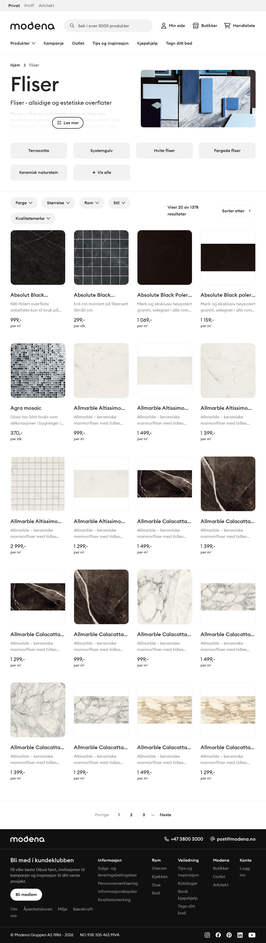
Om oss (13, 912)
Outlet (78, 43)
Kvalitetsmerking (114, 899)
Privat (14, 5)
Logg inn (245, 872)
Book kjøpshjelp (188, 895)
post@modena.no (236, 839)
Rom (88, 202)
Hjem (15, 65)
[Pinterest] (229, 935)
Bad (156, 892)
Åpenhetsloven (37, 909)
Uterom (159, 868)
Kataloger (187, 883)
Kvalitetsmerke (30, 218)
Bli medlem (26, 894)
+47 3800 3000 (187, 839)
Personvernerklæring (118, 883)
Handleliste (244, 25)
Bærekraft (83, 909)
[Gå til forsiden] (32, 26)
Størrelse (55, 202)
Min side (177, 25)
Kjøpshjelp (147, 43)
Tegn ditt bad (179, 43)
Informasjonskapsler (117, 891)
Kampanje (54, 43)
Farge (21, 202)
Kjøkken (160, 876)
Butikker (209, 25)
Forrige (102, 814)
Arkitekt (46, 5)
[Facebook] (218, 935)
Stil (116, 202)
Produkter (20, 43)
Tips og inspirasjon (110, 43)
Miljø (62, 909)
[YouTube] (252, 935)
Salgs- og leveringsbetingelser (117, 872)
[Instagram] (207, 935)
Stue (156, 884)
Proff (29, 5)
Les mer (71, 122)
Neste (165, 814)
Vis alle (104, 172)
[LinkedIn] (240, 935)
